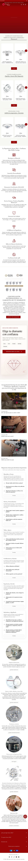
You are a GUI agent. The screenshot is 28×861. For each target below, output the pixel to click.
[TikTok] (14, 857)
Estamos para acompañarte (14, 846)
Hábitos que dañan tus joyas (7, 460)
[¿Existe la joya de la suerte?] (14, 424)
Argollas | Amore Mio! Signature (14, 76)
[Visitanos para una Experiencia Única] (14, 744)
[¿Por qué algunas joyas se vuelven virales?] (14, 400)
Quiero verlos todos (14, 31)
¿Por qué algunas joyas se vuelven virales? (10, 412)
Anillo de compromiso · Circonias (14, 113)
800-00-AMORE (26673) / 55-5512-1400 (10, 2)
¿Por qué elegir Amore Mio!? (7, 832)
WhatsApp (19, 2)
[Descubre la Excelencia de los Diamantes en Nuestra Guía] (14, 773)
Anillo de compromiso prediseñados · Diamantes (14, 38)
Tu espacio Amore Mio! (6, 837)
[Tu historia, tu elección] (14, 714)
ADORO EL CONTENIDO (14, 825)
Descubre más (4, 841)
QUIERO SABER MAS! (14, 669)
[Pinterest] (18, 857)
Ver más (14, 495)
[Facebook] (9, 857)
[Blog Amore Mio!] (14, 803)
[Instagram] (11, 857)
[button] (7, 59)
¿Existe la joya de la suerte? (7, 436)
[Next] (26, 50)
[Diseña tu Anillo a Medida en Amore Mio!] (14, 681)
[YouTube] (16, 857)
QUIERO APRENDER (14, 791)
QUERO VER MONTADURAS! (14, 732)
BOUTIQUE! (14, 761)
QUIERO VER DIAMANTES (13, 317)
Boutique (22, 2)
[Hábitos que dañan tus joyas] (14, 448)
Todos (14, 68)
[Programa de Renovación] (14, 652)
